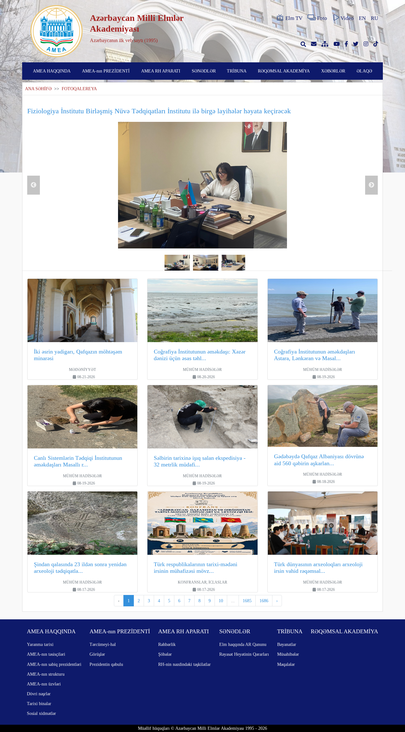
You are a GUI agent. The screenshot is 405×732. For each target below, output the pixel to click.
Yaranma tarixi (40, 644)
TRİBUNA (236, 70)
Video (347, 18)
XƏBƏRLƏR (333, 70)
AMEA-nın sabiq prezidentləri (54, 664)
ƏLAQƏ (364, 70)
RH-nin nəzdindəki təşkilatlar (184, 664)
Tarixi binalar (39, 703)
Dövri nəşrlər (39, 693)
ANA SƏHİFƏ (38, 88)
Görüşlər (97, 654)
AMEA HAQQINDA (52, 70)
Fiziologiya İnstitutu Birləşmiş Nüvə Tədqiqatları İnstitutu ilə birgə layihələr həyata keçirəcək (159, 111)
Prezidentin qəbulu (106, 664)
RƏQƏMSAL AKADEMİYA (284, 70)
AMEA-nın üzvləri (44, 683)
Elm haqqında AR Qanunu (242, 644)
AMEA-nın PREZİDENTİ (106, 70)
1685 (247, 600)
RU (374, 18)
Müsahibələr (288, 654)
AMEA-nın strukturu (46, 674)
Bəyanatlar (286, 644)
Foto (322, 18)
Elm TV (293, 18)
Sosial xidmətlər (41, 713)
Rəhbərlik (167, 644)
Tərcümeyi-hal (103, 644)
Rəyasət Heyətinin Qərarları (244, 654)
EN (362, 18)
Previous (33, 185)
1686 (263, 600)
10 (221, 600)
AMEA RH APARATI (160, 70)
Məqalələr (286, 664)
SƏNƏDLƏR (204, 70)
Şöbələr (165, 654)
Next (371, 185)
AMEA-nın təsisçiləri (46, 654)
